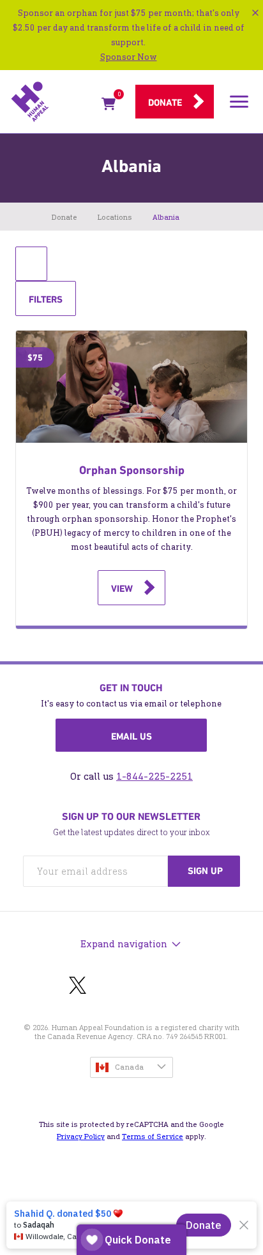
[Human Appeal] (52, 102)
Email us (131, 736)
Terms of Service (152, 1136)
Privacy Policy (81, 1136)
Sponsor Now (128, 57)
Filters (45, 304)
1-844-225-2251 (154, 776)
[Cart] (108, 106)
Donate (165, 102)
